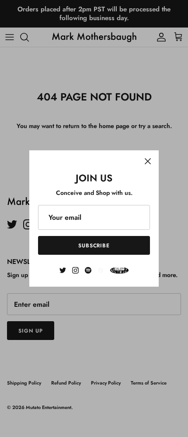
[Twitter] (62, 270)
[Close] (147, 161)
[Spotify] (88, 270)
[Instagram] (75, 270)
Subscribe (94, 246)
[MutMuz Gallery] (119, 270)
